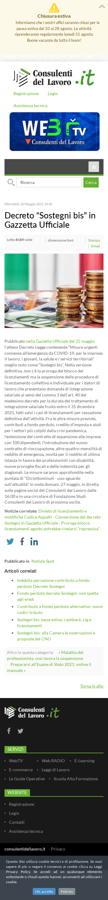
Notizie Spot (43, 561)
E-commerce (21, 769)
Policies (67, 891)
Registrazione (26, 93)
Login (53, 93)
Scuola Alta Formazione (76, 778)
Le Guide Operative (27, 778)
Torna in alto (92, 685)
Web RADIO (53, 760)
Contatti (17, 822)
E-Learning (84, 760)
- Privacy (57, 848)
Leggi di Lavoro (56, 769)
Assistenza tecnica (30, 105)
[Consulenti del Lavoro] (54, 77)
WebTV (16, 760)
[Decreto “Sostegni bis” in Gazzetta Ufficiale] (54, 290)
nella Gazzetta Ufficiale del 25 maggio (60, 341)
